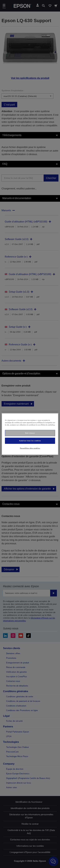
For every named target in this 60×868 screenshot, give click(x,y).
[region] (30, 434)
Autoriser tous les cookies (30, 440)
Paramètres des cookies (30, 448)
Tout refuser (30, 433)
